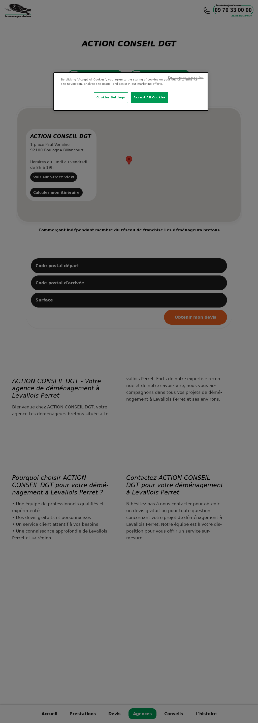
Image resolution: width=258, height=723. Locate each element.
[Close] (201, 79)
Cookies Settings (110, 97)
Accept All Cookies (150, 97)
